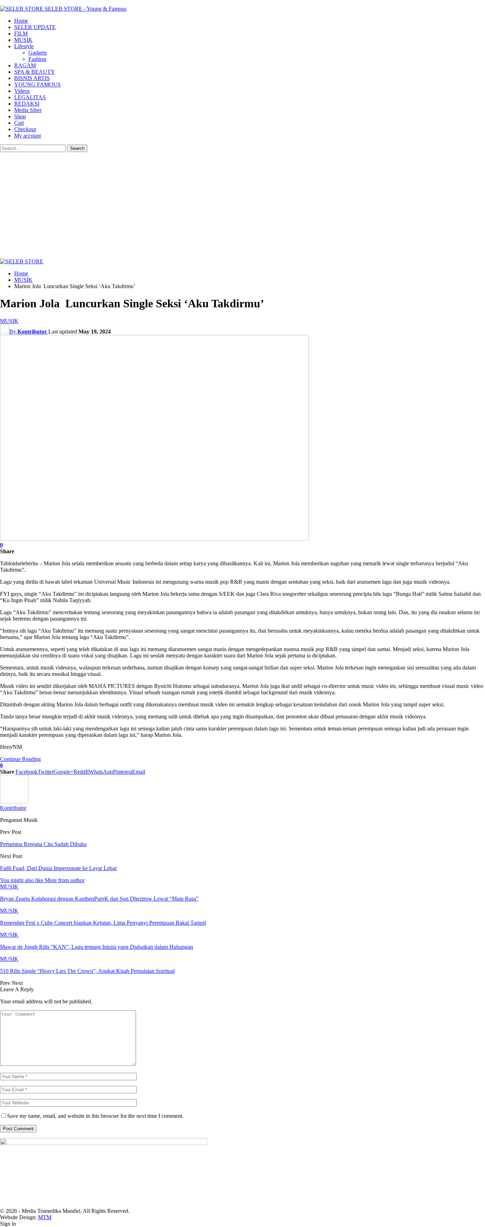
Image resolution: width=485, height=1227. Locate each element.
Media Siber (28, 110)
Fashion (37, 59)
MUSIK (23, 40)
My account (27, 136)
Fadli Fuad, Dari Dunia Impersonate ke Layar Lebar (58, 868)
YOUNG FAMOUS (37, 85)
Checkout (25, 129)
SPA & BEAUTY (34, 72)
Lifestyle (24, 46)
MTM (44, 1217)
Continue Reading (20, 759)
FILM (21, 33)
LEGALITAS (30, 97)
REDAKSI (26, 104)
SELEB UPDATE (35, 27)
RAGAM (25, 65)
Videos (22, 91)
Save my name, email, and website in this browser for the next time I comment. (95, 1116)
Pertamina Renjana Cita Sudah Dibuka (43, 844)
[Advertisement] (242, 205)
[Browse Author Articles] (14, 802)
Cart (19, 123)
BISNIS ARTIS (32, 78)
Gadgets (37, 53)
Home (21, 21)
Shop (20, 116)
